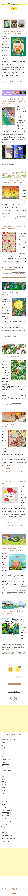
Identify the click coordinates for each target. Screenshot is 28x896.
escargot (16, 592)
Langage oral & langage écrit (7, 770)
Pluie (3, 781)
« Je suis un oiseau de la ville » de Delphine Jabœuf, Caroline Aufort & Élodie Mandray (13, 101)
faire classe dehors (12, 81)
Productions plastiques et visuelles (8, 838)
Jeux (2, 767)
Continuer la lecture (6, 77)
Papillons (3, 778)
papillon (6, 336)
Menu (14, 8)
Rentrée (3, 785)
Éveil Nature (21, 592)
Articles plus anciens (6, 663)
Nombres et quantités (6, 835)
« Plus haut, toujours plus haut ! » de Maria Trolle (14, 293)
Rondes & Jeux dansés (6, 787)
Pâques (3, 779)
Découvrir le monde (5, 815)
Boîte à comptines (5, 812)
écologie (7, 81)
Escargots (3, 762)
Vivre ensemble (5, 841)
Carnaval (3, 748)
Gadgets (3, 823)
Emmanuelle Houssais (15, 653)
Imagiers (16, 272)
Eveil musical (4, 819)
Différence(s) (4, 756)
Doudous (3, 757)
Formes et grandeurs (6, 821)
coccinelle (3, 404)
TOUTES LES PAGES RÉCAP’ (7, 742)
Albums (13, 272)
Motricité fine (4, 833)
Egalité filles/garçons (6, 759)
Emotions (3, 761)
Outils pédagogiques (22, 79)
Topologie (3, 793)
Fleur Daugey (13, 218)
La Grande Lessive (5, 768)
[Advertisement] (14, 718)
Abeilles (3, 745)
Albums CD (4, 809)
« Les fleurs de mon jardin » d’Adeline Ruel (14, 482)
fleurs (6, 273)
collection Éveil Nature (4, 560)
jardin (11, 273)
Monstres (3, 773)
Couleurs (3, 754)
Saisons (3, 788)
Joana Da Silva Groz (20, 81)
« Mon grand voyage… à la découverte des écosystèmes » (14, 612)
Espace (3, 818)
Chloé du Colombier (11, 592)
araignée (9, 218)
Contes (3, 753)
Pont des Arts (4, 782)
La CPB (3, 827)
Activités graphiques (6, 802)
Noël (2, 774)
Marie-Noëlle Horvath (17, 273)
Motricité (3, 832)
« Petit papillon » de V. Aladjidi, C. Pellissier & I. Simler (13, 425)
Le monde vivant (15, 79)
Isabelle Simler (8, 404)
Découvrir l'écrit (5, 813)
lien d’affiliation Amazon (19, 56)
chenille (3, 336)
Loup (3, 771)
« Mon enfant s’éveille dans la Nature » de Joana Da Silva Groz (13, 32)
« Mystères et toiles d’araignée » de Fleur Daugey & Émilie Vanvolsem (14, 181)
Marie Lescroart (22, 653)
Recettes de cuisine (5, 784)
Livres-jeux (4, 830)
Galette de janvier (5, 764)
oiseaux (8, 164)
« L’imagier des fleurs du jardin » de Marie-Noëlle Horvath (13, 227)
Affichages (4, 747)
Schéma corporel (5, 790)
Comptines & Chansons (6, 751)
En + (2, 816)
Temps (3, 792)
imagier (8, 273)
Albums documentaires (16, 163)
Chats (3, 750)
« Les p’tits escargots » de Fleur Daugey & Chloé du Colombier (12, 549)
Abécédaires (4, 801)
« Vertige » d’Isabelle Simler (11, 356)
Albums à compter (5, 807)
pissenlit (9, 336)
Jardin (3, 765)
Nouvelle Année (5, 776)
